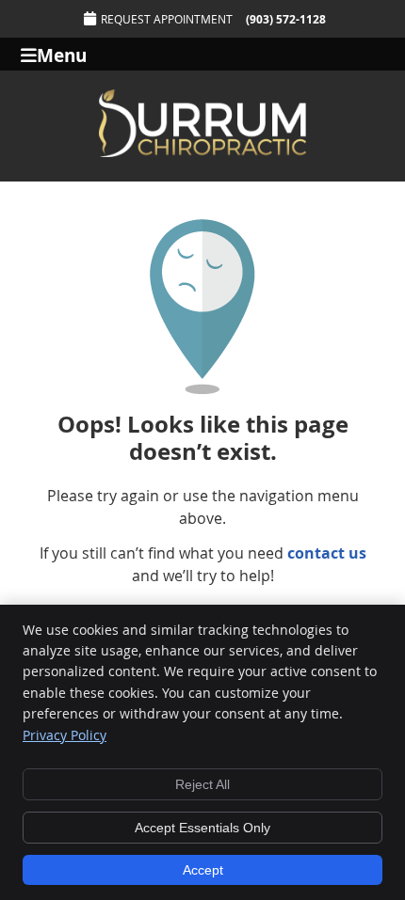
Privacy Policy (64, 735)
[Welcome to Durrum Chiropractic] (202, 151)
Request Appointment (167, 18)
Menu (62, 54)
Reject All (202, 784)
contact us (326, 553)
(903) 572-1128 (286, 19)
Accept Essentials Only (202, 827)
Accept (203, 869)
